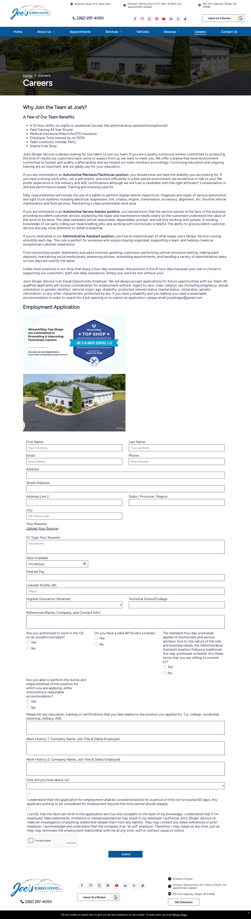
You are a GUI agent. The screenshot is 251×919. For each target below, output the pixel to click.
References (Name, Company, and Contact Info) (63, 613)
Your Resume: (36, 524)
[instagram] (142, 19)
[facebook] (135, 19)
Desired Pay (35, 572)
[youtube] (164, 19)
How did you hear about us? (47, 780)
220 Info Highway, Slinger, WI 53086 (193, 894)
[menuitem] (18, 32)
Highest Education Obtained (48, 599)
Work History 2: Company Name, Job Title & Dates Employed (73, 759)
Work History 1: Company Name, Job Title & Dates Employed (73, 739)
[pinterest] (157, 19)
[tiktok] (185, 19)
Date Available (37, 558)
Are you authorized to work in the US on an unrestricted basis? (54, 635)
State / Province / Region (148, 496)
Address (32, 469)
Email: (30, 455)
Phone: (134, 455)
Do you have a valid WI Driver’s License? (125, 633)
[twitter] (149, 19)
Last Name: (137, 442)
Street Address (38, 483)
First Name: (35, 442)
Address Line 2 (37, 496)
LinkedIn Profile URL (41, 585)
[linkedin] (171, 19)
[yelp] (178, 19)
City (29, 510)
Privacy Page (179, 914)
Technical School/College (148, 599)
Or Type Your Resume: (43, 537)
